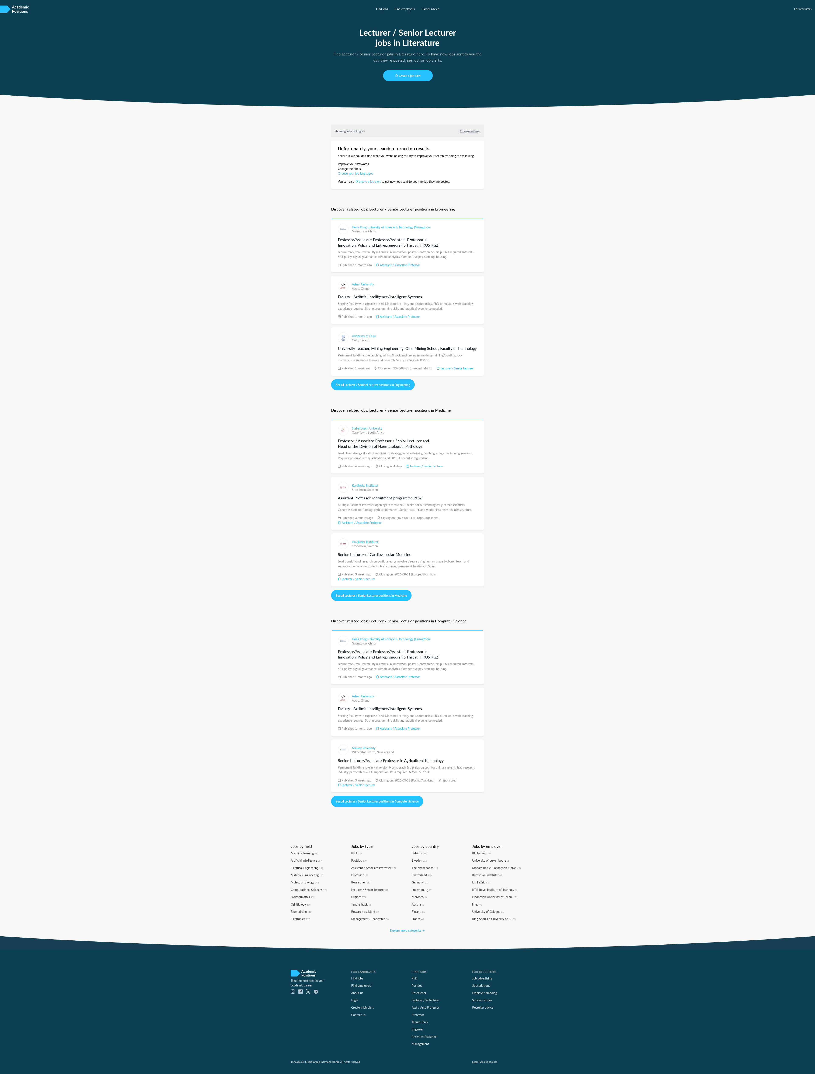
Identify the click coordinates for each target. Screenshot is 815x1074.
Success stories (482, 1000)
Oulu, (356, 340)
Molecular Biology (305, 882)
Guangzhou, (360, 231)
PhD (356, 853)
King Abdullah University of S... (494, 919)
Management (420, 1044)
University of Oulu (364, 336)
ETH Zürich (481, 882)
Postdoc (359, 860)
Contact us (358, 1015)
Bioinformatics (303, 897)
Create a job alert (410, 75)
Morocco (419, 897)
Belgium (419, 853)
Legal (475, 1062)
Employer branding (484, 993)
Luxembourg (421, 889)
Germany (420, 882)
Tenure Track (361, 904)
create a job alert (370, 181)
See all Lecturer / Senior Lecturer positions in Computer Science (377, 801)
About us (357, 993)
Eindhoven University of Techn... (494, 897)
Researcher (360, 882)
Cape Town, (360, 432)
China (372, 231)
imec (477, 904)
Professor (359, 875)
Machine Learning (304, 853)
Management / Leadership (370, 919)
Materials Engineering (307, 875)
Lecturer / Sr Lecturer (426, 1000)
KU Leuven (481, 853)
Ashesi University (363, 284)
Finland (364, 340)
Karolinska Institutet (365, 485)
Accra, (356, 288)
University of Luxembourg (490, 860)
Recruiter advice (482, 1007)
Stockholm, (359, 490)
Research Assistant (424, 1036)
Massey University (363, 748)
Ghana (365, 288)
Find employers (405, 9)
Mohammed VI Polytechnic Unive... (496, 868)
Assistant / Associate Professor (399, 265)
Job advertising (482, 978)
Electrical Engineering (307, 868)
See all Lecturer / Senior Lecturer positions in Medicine (371, 595)
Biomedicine (301, 911)
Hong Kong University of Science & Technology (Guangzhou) (391, 227)
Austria (418, 904)
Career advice (430, 9)
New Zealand (385, 752)
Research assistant (365, 911)
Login (354, 1000)
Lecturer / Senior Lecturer (457, 368)
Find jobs (382, 9)
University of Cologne (488, 911)
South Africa (376, 432)
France (418, 919)
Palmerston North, (364, 752)
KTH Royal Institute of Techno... (494, 889)
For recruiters (803, 9)
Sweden (372, 490)
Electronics (300, 919)
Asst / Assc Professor (425, 1007)
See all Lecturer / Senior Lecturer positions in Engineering (373, 385)
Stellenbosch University (367, 428)
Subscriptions (481, 985)
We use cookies (488, 1062)
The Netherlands (425, 868)
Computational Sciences (309, 889)
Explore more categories (406, 930)
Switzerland (421, 875)
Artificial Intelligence (306, 860)
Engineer (358, 897)
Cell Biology (301, 904)
